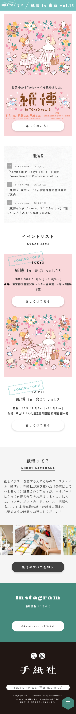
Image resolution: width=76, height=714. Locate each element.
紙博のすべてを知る (38, 567)
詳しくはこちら (38, 126)
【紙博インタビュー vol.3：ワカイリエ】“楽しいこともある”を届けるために (37, 210)
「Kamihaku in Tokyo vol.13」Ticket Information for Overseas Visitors (33, 174)
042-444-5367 (41, 687)
